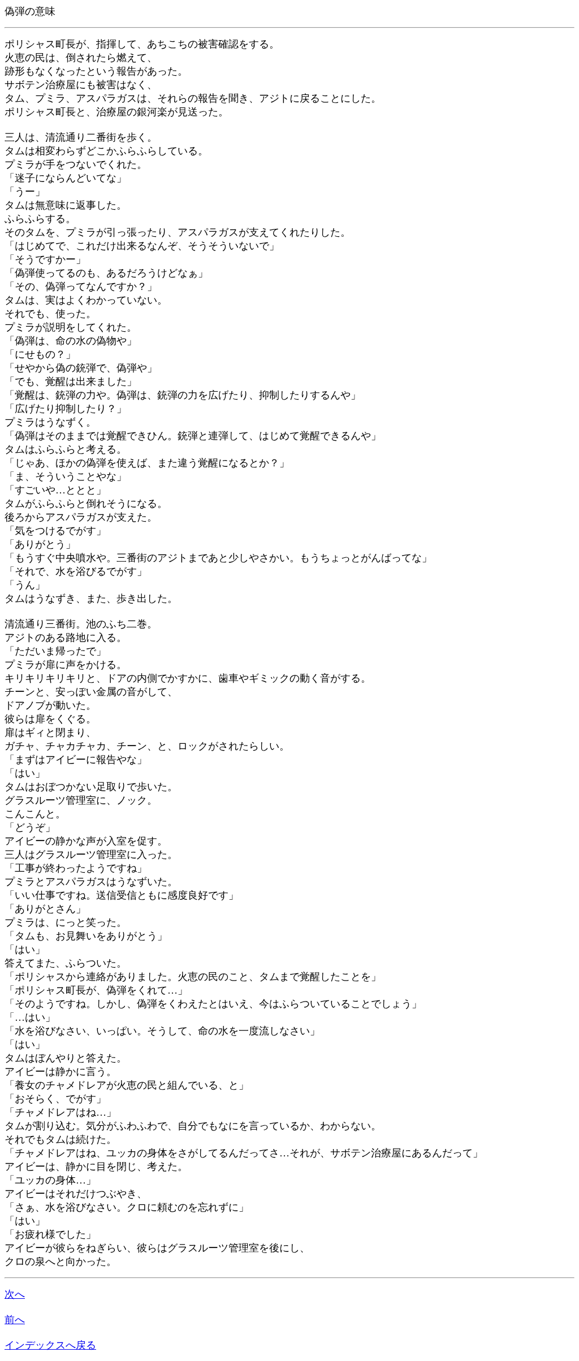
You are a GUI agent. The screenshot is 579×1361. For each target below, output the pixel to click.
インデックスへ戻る (50, 1345)
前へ (15, 1319)
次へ (15, 1294)
